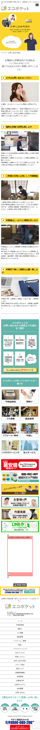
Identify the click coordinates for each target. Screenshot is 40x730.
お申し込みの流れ (20, 661)
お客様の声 (20, 680)
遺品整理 (20, 637)
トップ (3, 53)
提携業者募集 (20, 672)
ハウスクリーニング (20, 649)
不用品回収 (20, 625)
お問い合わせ (20, 692)
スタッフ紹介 (20, 665)
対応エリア (20, 668)
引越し (20, 645)
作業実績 (20, 676)
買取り (20, 629)
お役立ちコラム (20, 684)
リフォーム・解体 (20, 641)
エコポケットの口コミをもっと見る (19, 537)
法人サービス (20, 653)
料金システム (20, 657)
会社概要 (20, 688)
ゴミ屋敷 (20, 633)
